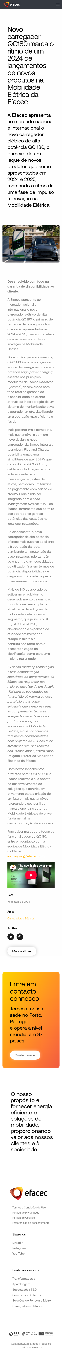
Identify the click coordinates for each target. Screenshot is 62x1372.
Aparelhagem (21, 1284)
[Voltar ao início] (11, 4)
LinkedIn (17, 1242)
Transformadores (23, 1278)
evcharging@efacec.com (25, 856)
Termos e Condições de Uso (29, 1207)
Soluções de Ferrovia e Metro (31, 1300)
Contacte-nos (25, 1055)
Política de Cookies (23, 1217)
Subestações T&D (24, 1289)
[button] (58, 4)
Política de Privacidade (25, 1212)
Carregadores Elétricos (20, 918)
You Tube (18, 1253)
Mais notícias (22, 951)
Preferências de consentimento (30, 1222)
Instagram (19, 1248)
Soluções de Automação (28, 1295)
